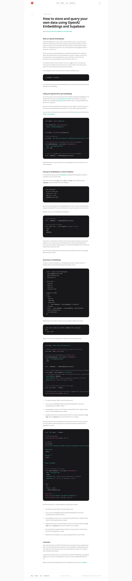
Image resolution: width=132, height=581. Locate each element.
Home (62, 575)
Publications (72, 3)
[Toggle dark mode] (99, 3)
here (77, 112)
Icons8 (68, 575)
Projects (62, 3)
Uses (67, 3)
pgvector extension (66, 98)
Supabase (64, 175)
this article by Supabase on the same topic (60, 31)
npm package (48, 114)
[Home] (32, 3)
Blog (58, 3)
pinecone (60, 100)
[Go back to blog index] (32, 14)
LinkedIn (84, 562)
